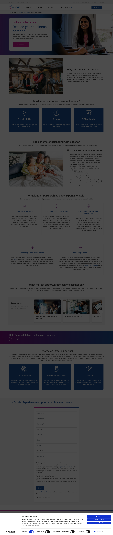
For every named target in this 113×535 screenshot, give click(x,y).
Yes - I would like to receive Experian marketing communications (57, 478)
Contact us (97, 7)
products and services (66, 467)
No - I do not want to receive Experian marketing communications (57, 481)
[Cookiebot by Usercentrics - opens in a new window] (10, 532)
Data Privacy (76, 2)
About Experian (86, 2)
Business (28, 2)
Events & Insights (65, 7)
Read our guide (15, 339)
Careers (94, 2)
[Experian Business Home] (14, 7)
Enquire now (20, 45)
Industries (50, 7)
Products (39, 7)
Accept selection (99, 519)
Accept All (99, 516)
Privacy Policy (45, 492)
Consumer (11, 2)
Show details (97, 531)
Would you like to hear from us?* (45, 476)
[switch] (47, 531)
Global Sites (101, 2)
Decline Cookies (99, 523)
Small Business (20, 2)
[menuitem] (28, 7)
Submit (40, 488)
